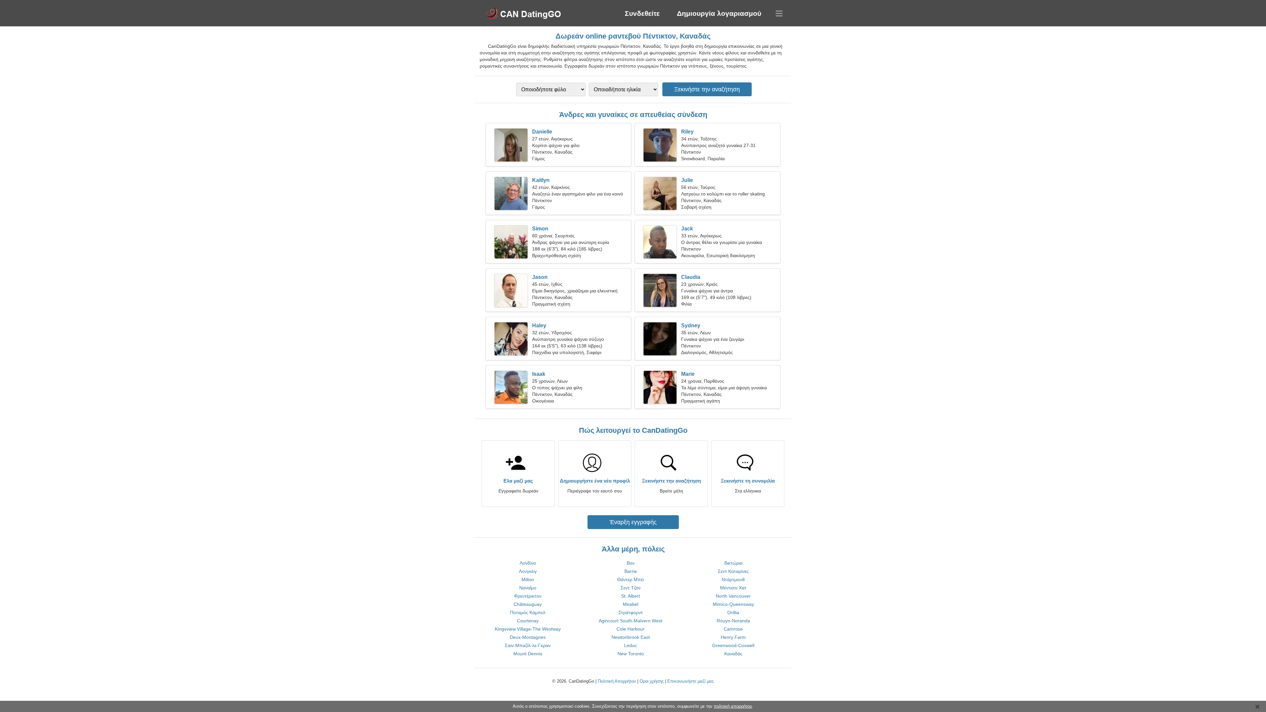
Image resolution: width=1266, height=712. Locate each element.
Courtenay (528, 620)
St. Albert (630, 596)
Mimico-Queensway (733, 604)
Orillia (733, 612)
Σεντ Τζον (630, 587)
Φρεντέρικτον (527, 596)
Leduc (630, 645)
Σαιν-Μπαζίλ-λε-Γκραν (528, 645)
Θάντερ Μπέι (630, 579)
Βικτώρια (733, 563)
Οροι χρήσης (652, 681)
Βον (631, 563)
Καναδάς (733, 653)
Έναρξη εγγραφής (633, 522)
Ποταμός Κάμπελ (527, 612)
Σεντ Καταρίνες (733, 571)
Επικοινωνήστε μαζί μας (690, 681)
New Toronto (631, 653)
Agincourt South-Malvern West (630, 620)
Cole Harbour (631, 629)
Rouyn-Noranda (733, 620)
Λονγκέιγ (528, 571)
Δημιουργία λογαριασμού (719, 13)
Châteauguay (528, 604)
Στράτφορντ (630, 612)
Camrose (733, 629)
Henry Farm (733, 637)
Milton (528, 579)
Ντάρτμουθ (733, 579)
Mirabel (630, 604)
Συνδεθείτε (642, 13)
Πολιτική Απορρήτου (617, 681)
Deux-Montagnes (528, 637)
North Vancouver (733, 596)
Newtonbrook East (631, 637)
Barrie (630, 571)
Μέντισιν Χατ (733, 587)
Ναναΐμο (527, 587)
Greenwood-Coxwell (733, 645)
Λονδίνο (528, 563)
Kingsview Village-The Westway (528, 629)
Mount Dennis (527, 653)
